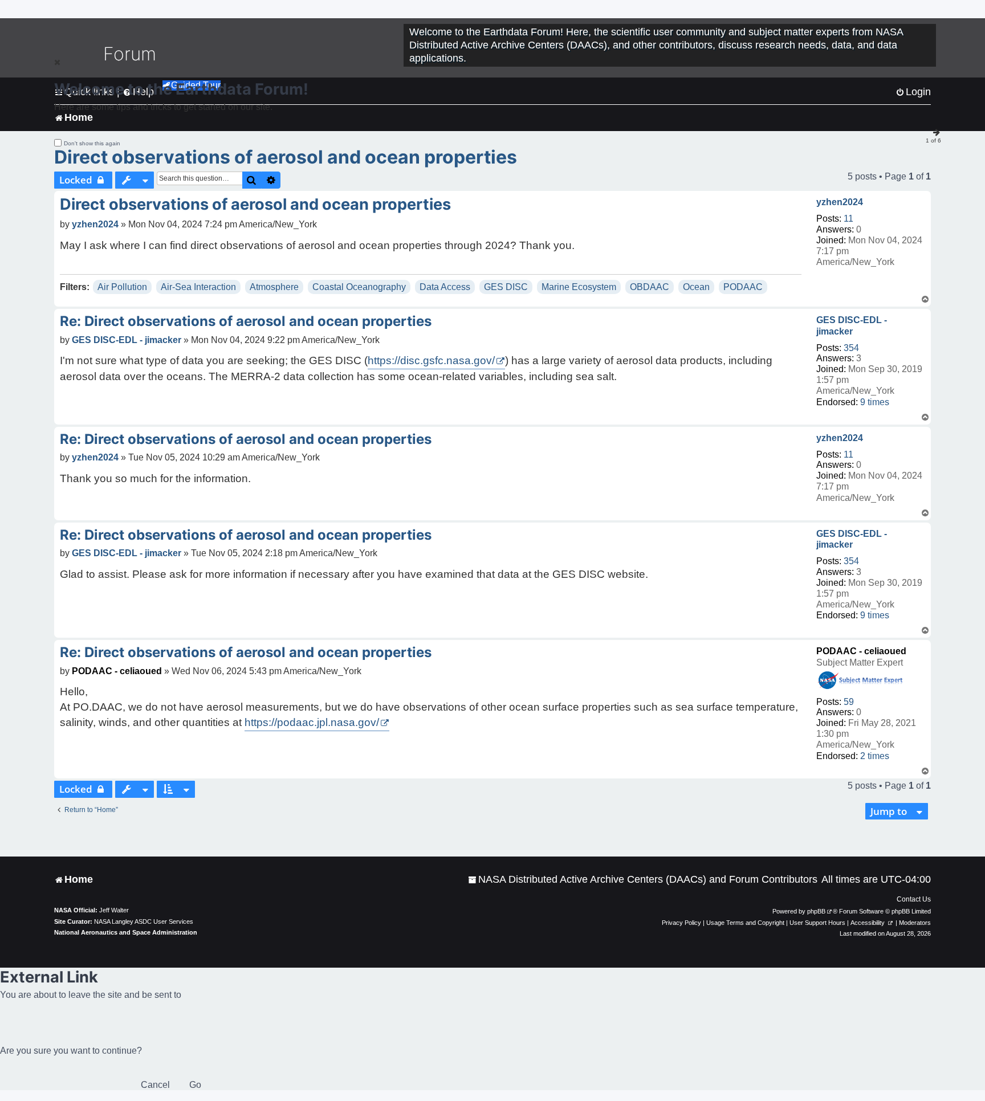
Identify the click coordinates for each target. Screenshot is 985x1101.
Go (195, 1085)
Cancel (155, 1085)
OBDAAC (649, 287)
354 (851, 348)
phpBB (816, 911)
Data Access (445, 287)
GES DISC (506, 287)
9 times (874, 402)
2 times (874, 756)
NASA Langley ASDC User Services (143, 921)
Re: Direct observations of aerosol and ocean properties (246, 321)
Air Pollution (122, 287)
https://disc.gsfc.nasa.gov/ (431, 360)
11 (848, 218)
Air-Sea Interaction (198, 287)
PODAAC (743, 287)
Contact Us (914, 899)
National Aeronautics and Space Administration (125, 932)
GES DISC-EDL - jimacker (851, 325)
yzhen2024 (839, 202)
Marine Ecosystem (579, 287)
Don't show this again (92, 143)
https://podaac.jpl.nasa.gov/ (312, 722)
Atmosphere (274, 287)
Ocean (696, 287)
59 (849, 702)
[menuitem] (642, 879)
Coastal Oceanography (359, 287)
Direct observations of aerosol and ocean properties (285, 157)
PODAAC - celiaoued (861, 651)
